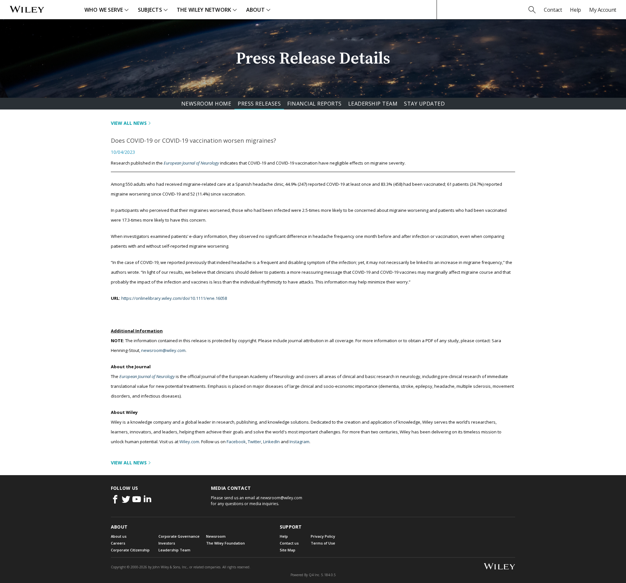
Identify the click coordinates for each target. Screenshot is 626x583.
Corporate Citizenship (130, 549)
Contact (553, 9)
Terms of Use (323, 543)
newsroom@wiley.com (163, 350)
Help (575, 9)
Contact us (289, 543)
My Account (602, 9)
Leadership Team (373, 103)
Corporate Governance (179, 536)
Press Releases (259, 103)
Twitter (254, 442)
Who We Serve (103, 9)
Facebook (236, 442)
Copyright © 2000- (129, 567)
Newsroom (216, 536)
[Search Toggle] (532, 9)
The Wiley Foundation (225, 543)
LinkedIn (271, 442)
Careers (118, 543)
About (255, 9)
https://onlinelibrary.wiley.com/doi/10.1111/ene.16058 (174, 298)
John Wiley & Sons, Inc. (170, 567)
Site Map (287, 549)
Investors (166, 543)
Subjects (150, 9)
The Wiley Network (204, 9)
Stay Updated (424, 103)
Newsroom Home (206, 103)
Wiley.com (189, 442)
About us (119, 536)
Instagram (299, 442)
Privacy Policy (323, 536)
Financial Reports (314, 103)
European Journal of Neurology (191, 163)
